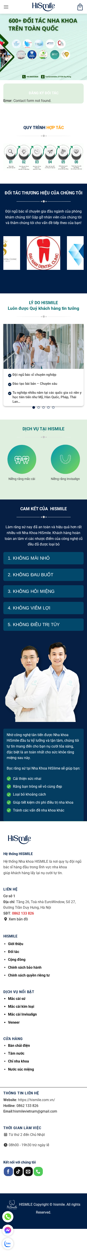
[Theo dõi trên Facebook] (8, 1171)
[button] (6, 6)
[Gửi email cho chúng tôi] (28, 1171)
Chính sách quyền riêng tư (29, 975)
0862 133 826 (23, 913)
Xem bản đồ (18, 919)
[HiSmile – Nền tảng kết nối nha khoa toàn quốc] (43, 7)
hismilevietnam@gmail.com (35, 1111)
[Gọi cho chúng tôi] (38, 1171)
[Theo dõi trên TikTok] (18, 1171)
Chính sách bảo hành (24, 967)
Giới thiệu (15, 944)
